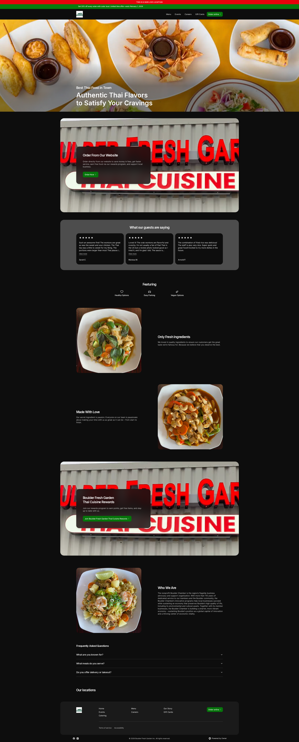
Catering (102, 715)
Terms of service (105, 728)
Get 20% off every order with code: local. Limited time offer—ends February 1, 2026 (110, 6)
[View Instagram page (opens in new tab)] (77, 738)
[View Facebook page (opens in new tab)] (73, 738)
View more (83, 254)
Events (178, 14)
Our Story (168, 708)
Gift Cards (199, 14)
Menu (168, 14)
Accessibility (119, 728)
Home (101, 708)
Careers (188, 14)
